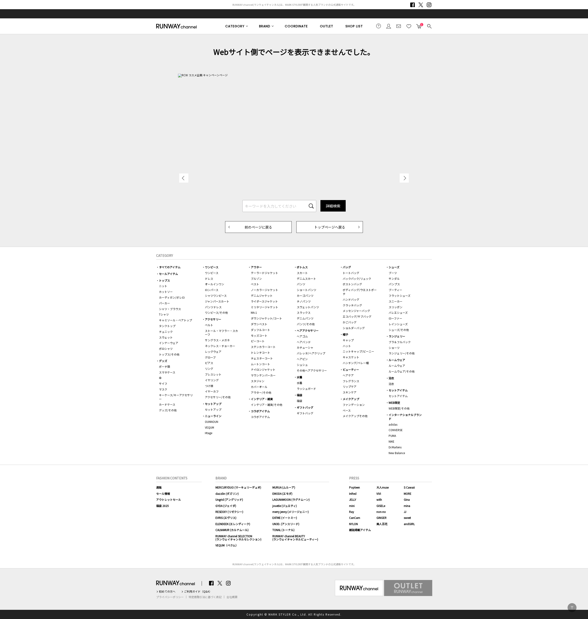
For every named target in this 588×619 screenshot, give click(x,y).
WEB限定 (394, 402)
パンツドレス (213, 307)
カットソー (166, 292)
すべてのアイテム (170, 267)
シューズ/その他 (399, 330)
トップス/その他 (169, 354)
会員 (388, 26)
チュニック (166, 332)
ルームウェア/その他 (402, 371)
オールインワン (214, 284)
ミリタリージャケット (264, 307)
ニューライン (213, 416)
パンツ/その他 (306, 324)
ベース (347, 410)
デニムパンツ (305, 318)
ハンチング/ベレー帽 (356, 363)
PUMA (392, 436)
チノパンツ (304, 301)
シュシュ (302, 365)
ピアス (209, 363)
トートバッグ (351, 273)
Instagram (429, 5)
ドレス (209, 278)
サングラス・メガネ (217, 340)
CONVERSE (396, 430)
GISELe (380, 506)
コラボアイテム (260, 411)
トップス (164, 280)
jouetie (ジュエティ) (284, 506)
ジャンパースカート (217, 301)
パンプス (394, 284)
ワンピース (211, 267)
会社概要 (231, 597)
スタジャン (257, 381)
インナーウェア (168, 343)
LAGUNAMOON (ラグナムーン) (291, 499)
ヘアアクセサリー (308, 330)
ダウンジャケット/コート (266, 318)
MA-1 (254, 312)
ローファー (395, 318)
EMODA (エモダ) (282, 493)
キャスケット (351, 357)
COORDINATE (296, 26)
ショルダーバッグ (354, 328)
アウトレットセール (168, 499)
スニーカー (395, 301)
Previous (183, 178)
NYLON (353, 524)
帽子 (345, 334)
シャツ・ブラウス (170, 309)
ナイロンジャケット (263, 369)
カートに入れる (419, 24)
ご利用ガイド (378, 26)
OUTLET (326, 26)
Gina (407, 499)
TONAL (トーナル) (283, 530)
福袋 (299, 395)
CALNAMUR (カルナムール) (232, 530)
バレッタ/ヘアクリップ (311, 353)
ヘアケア (348, 375)
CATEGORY (235, 26)
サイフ (163, 383)
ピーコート (258, 341)
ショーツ (394, 348)
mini (352, 506)
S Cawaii (409, 487)
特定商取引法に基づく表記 (205, 597)
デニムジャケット (262, 295)
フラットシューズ (399, 295)
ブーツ (393, 273)
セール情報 (163, 493)
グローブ (210, 357)
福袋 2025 (162, 506)
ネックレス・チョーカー (220, 346)
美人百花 (381, 524)
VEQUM (209, 427)
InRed (352, 493)
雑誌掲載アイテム (360, 530)
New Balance (397, 453)
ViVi (378, 493)
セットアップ (213, 404)
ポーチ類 (164, 366)
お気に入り (409, 26)
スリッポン (395, 307)
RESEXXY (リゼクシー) (229, 512)
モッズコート (259, 335)
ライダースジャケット (264, 301)
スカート (302, 273)
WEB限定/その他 (399, 408)
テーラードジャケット (264, 273)
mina (407, 506)
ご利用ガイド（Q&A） (198, 591)
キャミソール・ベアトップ (175, 320)
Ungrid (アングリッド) (229, 499)
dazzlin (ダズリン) (227, 493)
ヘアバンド (304, 342)
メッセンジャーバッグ (356, 311)
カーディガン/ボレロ (172, 297)
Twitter (421, 5)
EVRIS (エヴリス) (225, 518)
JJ (405, 512)
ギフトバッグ (305, 407)
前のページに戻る (258, 227)
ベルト (209, 325)
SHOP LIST (354, 26)
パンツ (301, 284)
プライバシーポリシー (170, 597)
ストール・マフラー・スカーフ (221, 332)
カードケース (167, 404)
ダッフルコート (260, 330)
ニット (163, 286)
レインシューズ (398, 324)
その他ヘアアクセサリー (312, 370)
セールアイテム (168, 274)
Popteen (354, 487)
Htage (208, 433)
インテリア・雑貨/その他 (266, 405)
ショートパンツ (306, 290)
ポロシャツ (166, 348)
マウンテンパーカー (263, 375)
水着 (299, 377)
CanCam (354, 518)
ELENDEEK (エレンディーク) (232, 524)
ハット (347, 346)
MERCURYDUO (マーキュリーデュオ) (238, 487)
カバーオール (259, 387)
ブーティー (395, 290)
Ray (351, 512)
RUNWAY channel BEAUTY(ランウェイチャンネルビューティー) (295, 537)
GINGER (381, 518)
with (379, 499)
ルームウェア (397, 360)
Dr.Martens (395, 447)
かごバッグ (349, 322)
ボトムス (302, 267)
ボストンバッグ (352, 284)
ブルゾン (256, 278)
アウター (256, 267)
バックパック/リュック (357, 278)
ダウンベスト (259, 324)
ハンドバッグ (351, 299)
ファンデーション (354, 405)
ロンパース (211, 290)
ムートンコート (260, 364)
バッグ (347, 267)
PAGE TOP (572, 607)
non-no (381, 512)
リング (209, 368)
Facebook (412, 5)
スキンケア (349, 392)
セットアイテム (398, 390)
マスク (163, 389)
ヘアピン (302, 359)
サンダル (394, 278)
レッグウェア (213, 351)
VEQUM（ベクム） (226, 545)
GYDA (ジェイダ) (225, 506)
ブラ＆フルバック (400, 342)
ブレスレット (213, 374)
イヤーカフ (212, 391)
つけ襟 (209, 386)
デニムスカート (306, 278)
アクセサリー (213, 319)
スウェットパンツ (308, 307)
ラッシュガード (306, 388)
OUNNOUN (211, 422)
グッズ (163, 361)
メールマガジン (398, 26)
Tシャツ (164, 314)
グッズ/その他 (168, 410)
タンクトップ (167, 326)
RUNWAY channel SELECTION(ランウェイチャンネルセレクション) (238, 537)
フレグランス (351, 381)
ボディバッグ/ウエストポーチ (360, 292)
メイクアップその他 (355, 416)
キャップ (348, 340)
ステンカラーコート (263, 347)
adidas (393, 424)
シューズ (394, 267)
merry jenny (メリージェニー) (290, 512)
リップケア (349, 386)
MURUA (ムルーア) (283, 487)
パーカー (164, 303)
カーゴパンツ (305, 295)
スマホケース (167, 372)
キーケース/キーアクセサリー (176, 397)
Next (404, 178)
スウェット (166, 337)
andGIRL (409, 524)
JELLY (352, 499)
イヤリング (212, 380)
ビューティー (351, 369)
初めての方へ (167, 591)
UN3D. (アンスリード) (285, 524)
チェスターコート (262, 358)
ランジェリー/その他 (402, 353)
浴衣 (391, 378)
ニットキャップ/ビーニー (358, 351)
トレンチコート (260, 352)
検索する (429, 26)
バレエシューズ (398, 312)
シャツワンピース (216, 295)
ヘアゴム (302, 336)
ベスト (255, 284)
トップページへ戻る (329, 227)
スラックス (304, 312)
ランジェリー (397, 336)
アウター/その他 (261, 392)
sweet (407, 518)
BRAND (264, 26)
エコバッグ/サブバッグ (357, 316)
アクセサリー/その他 (218, 397)
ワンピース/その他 (216, 312)
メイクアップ (351, 399)
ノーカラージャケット (264, 290)
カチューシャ (305, 347)
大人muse (382, 487)
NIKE (391, 441)
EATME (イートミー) (284, 518)
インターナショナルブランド (405, 417)
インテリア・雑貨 (262, 399)
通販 (159, 487)
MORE (407, 493)
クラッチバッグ (352, 305)
